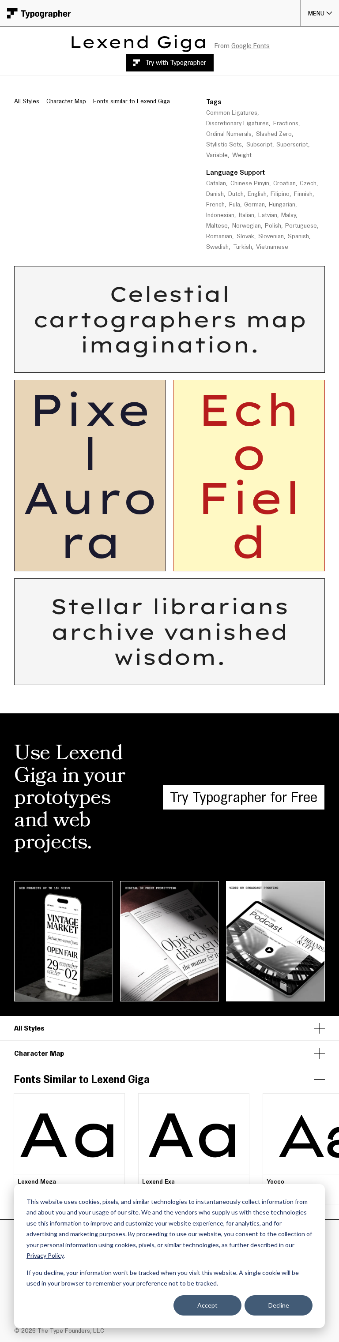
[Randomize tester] (227, 363)
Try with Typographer (175, 62)
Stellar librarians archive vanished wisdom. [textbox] (173, 632)
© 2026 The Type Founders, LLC (59, 1331)
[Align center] (173, 363)
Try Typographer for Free (243, 797)
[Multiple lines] (123, 363)
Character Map (66, 101)
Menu (316, 13)
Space (250, 274)
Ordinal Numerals (229, 134)
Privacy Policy (45, 1255)
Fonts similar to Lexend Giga (131, 101)
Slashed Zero (274, 134)
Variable (217, 155)
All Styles (26, 101)
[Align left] (160, 363)
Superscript (292, 144)
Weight (242, 155)
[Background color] (211, 363)
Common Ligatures (231, 112)
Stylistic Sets (224, 144)
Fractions (285, 123)
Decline (278, 1305)
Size (166, 274)
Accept (207, 1305)
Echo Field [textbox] (249, 475)
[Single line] (110, 363)
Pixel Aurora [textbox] (90, 475)
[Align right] (186, 363)
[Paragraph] (136, 363)
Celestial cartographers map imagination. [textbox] (174, 319)
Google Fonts (250, 45)
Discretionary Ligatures (237, 123)
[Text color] (207, 363)
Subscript (259, 144)
